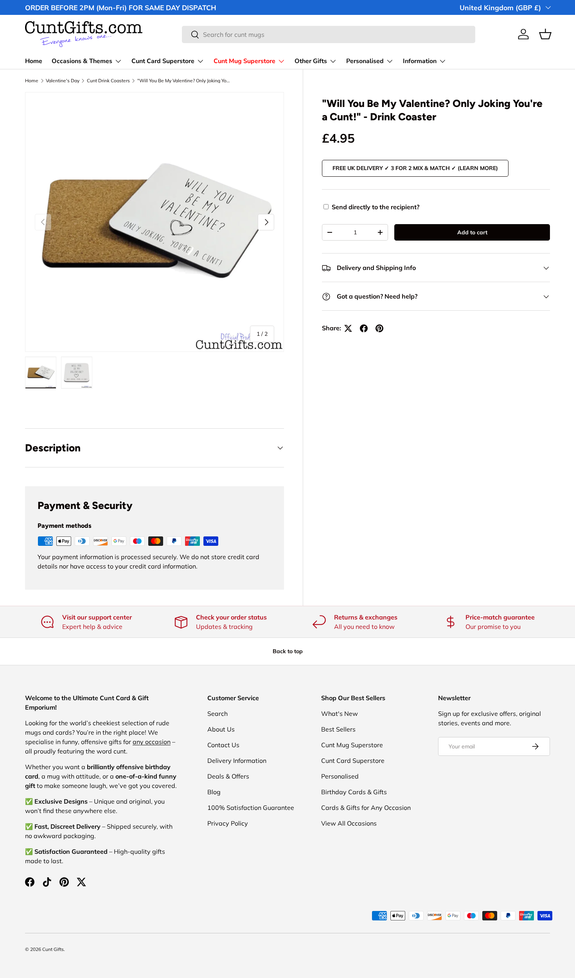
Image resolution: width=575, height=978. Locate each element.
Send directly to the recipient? (375, 207)
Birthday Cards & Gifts (354, 792)
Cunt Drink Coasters (108, 80)
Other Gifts (311, 61)
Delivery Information (236, 760)
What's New (339, 713)
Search (217, 713)
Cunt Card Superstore (162, 61)
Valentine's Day (62, 80)
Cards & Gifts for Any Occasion (366, 807)
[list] (154, 221)
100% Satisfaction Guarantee (250, 807)
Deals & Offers (228, 776)
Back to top (288, 651)
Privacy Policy (227, 823)
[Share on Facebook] (364, 328)
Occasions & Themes (82, 61)
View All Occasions (349, 823)
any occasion (152, 742)
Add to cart (472, 232)
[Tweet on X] (348, 328)
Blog (214, 792)
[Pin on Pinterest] (379, 328)
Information (420, 61)
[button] (545, 34)
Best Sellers (338, 729)
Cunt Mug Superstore (244, 61)
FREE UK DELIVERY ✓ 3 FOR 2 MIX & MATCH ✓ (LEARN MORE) (415, 168)
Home (33, 61)
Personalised (365, 61)
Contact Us (223, 745)
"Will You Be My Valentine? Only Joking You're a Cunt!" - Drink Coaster (184, 80)
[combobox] (328, 34)
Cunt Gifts (53, 949)
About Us (221, 729)
